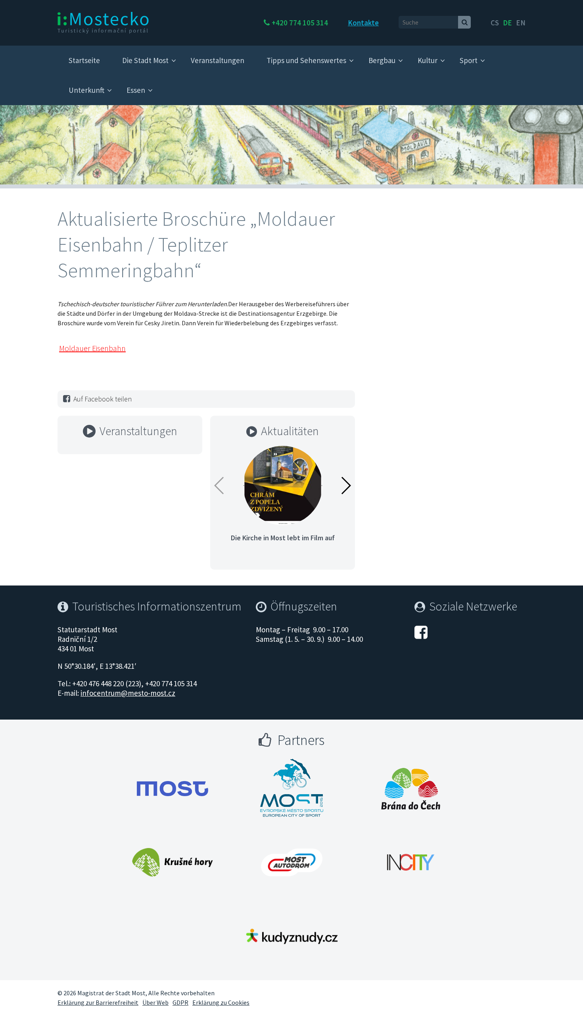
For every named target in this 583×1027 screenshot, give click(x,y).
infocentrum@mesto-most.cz (128, 693)
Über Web (155, 1002)
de (507, 22)
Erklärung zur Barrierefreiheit (98, 1002)
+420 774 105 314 (300, 22)
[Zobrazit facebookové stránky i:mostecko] (421, 631)
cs (495, 22)
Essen (136, 90)
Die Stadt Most (145, 60)
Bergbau (381, 60)
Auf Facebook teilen (102, 398)
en (520, 22)
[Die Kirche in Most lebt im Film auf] (282, 485)
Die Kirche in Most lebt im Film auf (283, 537)
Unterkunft (86, 90)
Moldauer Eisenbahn (92, 348)
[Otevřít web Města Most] (172, 788)
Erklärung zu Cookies (220, 1002)
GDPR (180, 1002)
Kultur (427, 60)
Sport (469, 60)
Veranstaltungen (217, 60)
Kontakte (363, 22)
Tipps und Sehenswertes (306, 60)
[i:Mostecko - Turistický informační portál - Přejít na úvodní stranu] (103, 22)
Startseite (84, 60)
